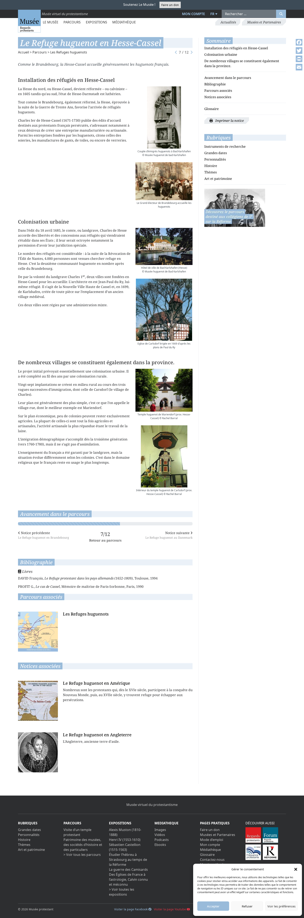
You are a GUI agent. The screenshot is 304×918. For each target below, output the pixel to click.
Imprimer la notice (229, 120)
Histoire (210, 165)
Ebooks (160, 844)
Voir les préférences (281, 906)
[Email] (299, 67)
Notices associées (217, 97)
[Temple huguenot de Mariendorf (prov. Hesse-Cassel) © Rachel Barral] (164, 390)
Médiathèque (124, 22)
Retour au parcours (105, 540)
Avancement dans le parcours (227, 77)
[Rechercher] (281, 14)
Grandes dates (215, 153)
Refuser (247, 906)
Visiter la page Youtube (170, 909)
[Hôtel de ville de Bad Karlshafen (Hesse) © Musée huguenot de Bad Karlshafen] (164, 246)
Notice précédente (43, 535)
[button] (296, 869)
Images (160, 829)
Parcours (72, 22)
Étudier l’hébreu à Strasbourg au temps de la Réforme (128, 859)
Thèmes (210, 172)
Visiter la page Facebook (131, 909)
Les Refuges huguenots (68, 52)
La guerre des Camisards (128, 869)
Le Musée (50, 22)
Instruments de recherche (225, 146)
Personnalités (215, 159)
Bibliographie (215, 84)
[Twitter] (299, 50)
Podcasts (161, 839)
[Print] (299, 59)
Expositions (96, 22)
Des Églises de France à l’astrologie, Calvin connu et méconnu (128, 879)
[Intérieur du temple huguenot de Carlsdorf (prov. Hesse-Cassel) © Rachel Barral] (164, 456)
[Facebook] (299, 42)
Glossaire (211, 108)
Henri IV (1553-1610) (124, 839)
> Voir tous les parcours (82, 854)
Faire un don (170, 5)
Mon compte (193, 14)
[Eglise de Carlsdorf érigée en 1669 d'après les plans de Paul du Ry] (164, 310)
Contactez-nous (212, 859)
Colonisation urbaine (220, 54)
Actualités (228, 22)
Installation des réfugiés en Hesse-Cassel (236, 48)
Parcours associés (218, 90)
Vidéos (159, 834)
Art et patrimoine (218, 178)
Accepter (213, 906)
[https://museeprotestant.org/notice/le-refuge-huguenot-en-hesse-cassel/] (234, 207)
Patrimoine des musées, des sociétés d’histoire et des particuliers (82, 844)
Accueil (23, 52)
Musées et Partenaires (264, 22)
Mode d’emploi (211, 839)
